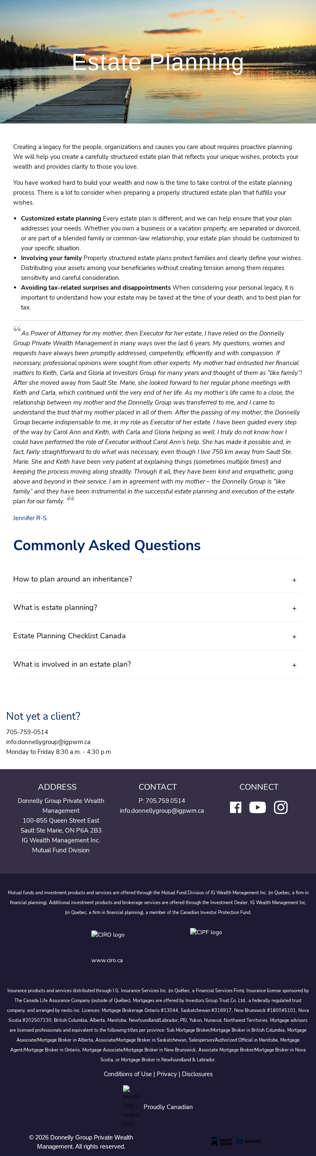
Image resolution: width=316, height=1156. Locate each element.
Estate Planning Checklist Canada (69, 636)
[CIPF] (207, 940)
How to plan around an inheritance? (72, 579)
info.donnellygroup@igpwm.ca (162, 811)
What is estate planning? (55, 607)
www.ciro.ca (107, 960)
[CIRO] (132, 940)
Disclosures (197, 1074)
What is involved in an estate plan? (72, 664)
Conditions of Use (128, 1074)
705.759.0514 (165, 801)
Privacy (167, 1074)
